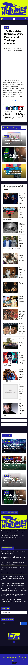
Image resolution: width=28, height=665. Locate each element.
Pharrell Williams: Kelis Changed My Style (21, 300)
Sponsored (8, 442)
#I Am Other (17, 48)
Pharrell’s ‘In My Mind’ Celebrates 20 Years (13, 172)
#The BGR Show (17, 50)
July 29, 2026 (9, 499)
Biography (22, 283)
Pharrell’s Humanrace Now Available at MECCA (13, 157)
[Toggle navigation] (14, 19)
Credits (3, 540)
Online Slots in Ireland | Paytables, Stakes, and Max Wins (14, 463)
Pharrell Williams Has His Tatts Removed (21, 257)
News (7, 27)
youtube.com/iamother (11, 101)
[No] (26, 659)
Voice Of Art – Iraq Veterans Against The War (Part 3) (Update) (19, 114)
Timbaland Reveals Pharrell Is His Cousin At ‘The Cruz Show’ (22, 198)
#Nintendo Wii (8, 50)
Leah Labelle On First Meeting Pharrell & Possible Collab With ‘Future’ (9, 115)
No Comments (10, 451)
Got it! (14, 662)
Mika (17, 482)
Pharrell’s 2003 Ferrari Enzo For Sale (21, 342)
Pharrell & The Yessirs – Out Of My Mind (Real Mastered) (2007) (22, 228)
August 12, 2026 (10, 465)
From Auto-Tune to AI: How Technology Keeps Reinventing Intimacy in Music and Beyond (13, 578)
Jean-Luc (19, 448)
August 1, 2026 (9, 482)
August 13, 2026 (10, 448)
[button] (25, 19)
